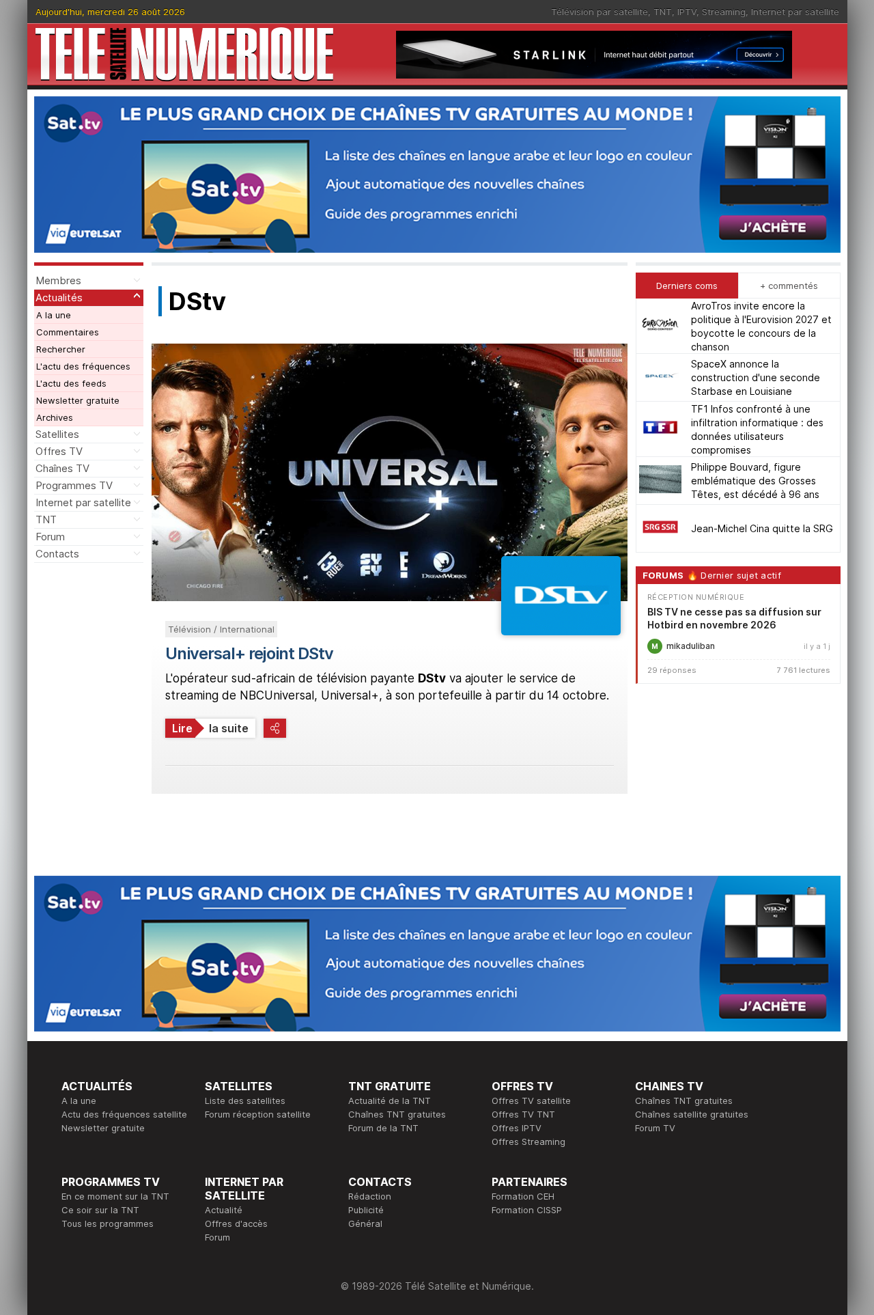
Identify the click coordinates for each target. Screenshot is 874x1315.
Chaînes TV (62, 468)
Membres (58, 280)
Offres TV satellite (531, 1100)
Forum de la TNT (383, 1127)
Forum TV (655, 1127)
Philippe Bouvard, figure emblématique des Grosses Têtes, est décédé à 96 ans (755, 480)
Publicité (366, 1209)
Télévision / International (221, 629)
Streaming (724, 11)
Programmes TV (74, 485)
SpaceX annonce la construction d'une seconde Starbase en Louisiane (755, 377)
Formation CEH (523, 1196)
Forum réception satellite (258, 1114)
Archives (54, 417)
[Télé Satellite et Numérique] (184, 54)
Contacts (57, 553)
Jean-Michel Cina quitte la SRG (762, 528)
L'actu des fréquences (83, 366)
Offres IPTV (516, 1127)
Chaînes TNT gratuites (397, 1114)
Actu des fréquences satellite (124, 1114)
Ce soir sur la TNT (100, 1209)
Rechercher (60, 349)
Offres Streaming (528, 1141)
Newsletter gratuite (77, 400)
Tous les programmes (107, 1223)
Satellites (57, 434)
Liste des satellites (245, 1100)
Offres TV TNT (523, 1114)
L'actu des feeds (71, 383)
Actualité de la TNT (389, 1100)
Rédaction (369, 1196)
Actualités (59, 297)
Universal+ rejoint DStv (249, 653)
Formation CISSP (527, 1209)
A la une (53, 314)
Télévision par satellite (599, 11)
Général (365, 1223)
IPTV (686, 11)
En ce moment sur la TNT (115, 1196)
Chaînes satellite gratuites (691, 1114)
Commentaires (67, 332)
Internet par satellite (795, 11)
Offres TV (59, 451)
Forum (50, 536)
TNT (662, 11)
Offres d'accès (236, 1223)
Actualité (223, 1209)
